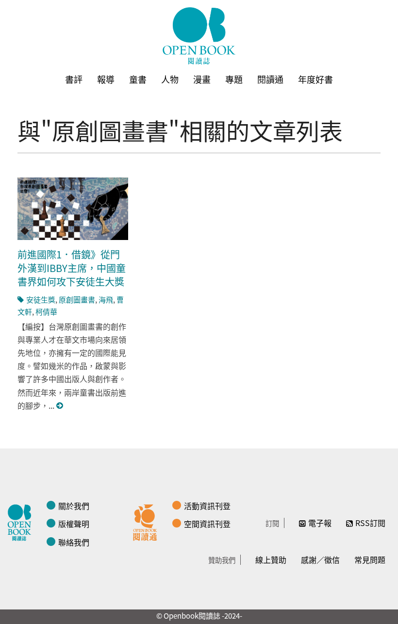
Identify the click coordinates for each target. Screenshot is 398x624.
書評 (74, 79)
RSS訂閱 (370, 522)
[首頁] (199, 35)
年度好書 (315, 79)
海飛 (106, 299)
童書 (138, 79)
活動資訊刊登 (207, 506)
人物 (170, 79)
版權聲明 (73, 523)
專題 (234, 79)
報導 (106, 79)
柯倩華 (46, 311)
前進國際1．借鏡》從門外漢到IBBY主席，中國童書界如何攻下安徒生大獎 (71, 267)
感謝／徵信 (320, 559)
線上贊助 (270, 559)
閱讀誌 (21, 521)
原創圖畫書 (77, 299)
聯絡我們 (73, 542)
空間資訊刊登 (207, 523)
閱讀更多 (60, 405)
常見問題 (369, 559)
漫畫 (202, 79)
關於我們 (73, 506)
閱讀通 (270, 79)
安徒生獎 (40, 299)
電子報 (320, 522)
